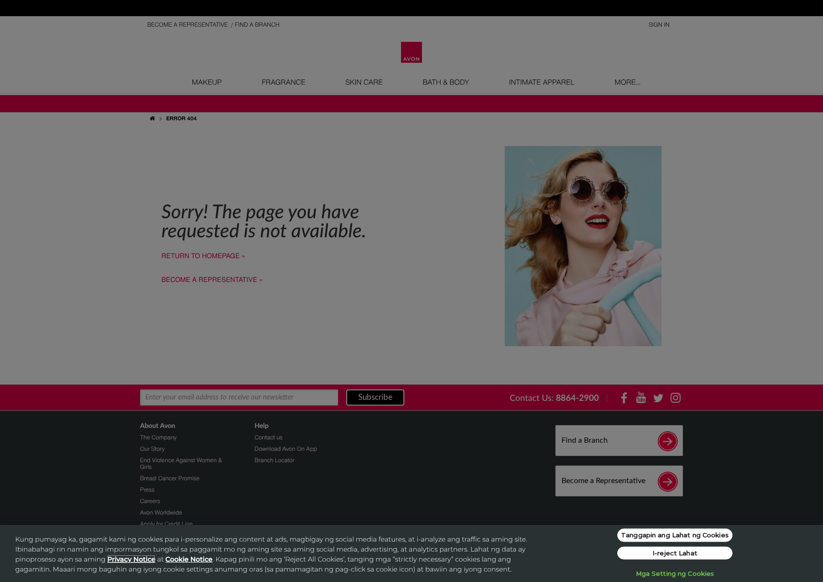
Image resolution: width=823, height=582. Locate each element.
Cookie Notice (188, 559)
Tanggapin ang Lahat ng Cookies (675, 535)
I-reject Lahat (674, 552)
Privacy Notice (131, 559)
